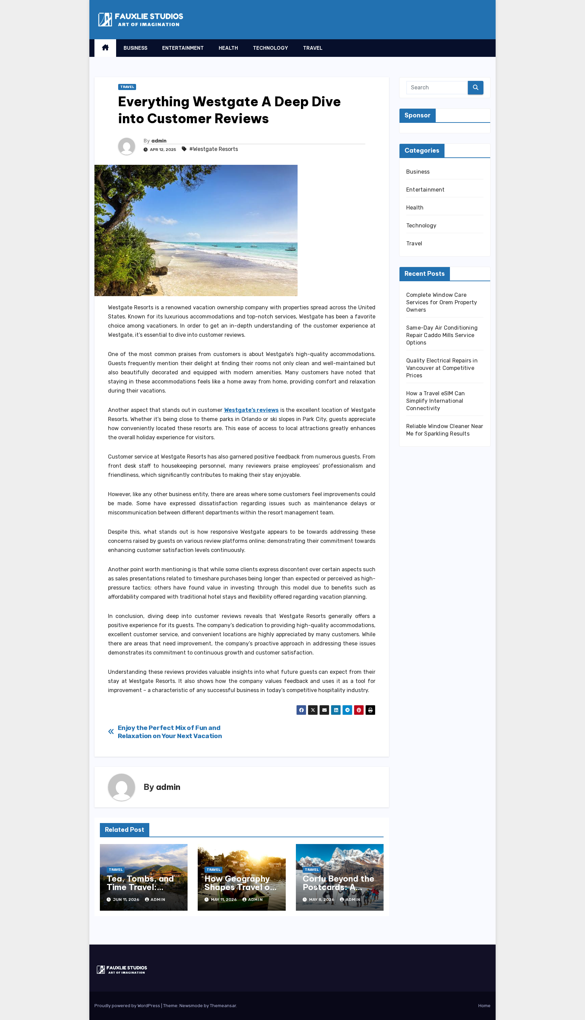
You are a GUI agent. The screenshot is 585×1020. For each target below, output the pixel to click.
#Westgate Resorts (213, 149)
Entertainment (183, 48)
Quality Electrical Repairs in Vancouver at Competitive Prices (442, 368)
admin (159, 141)
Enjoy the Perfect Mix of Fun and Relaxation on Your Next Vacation (170, 731)
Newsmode (191, 1005)
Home (484, 1005)
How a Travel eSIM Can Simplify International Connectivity (435, 401)
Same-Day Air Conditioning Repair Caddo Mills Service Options (442, 335)
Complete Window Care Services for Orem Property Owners (441, 302)
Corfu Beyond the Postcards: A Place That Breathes (338, 891)
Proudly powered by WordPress (127, 1005)
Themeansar (223, 1005)
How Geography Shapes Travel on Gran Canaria (239, 887)
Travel (313, 48)
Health (228, 48)
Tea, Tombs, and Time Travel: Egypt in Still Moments (140, 891)
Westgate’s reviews (251, 410)
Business (135, 48)
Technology (270, 48)
